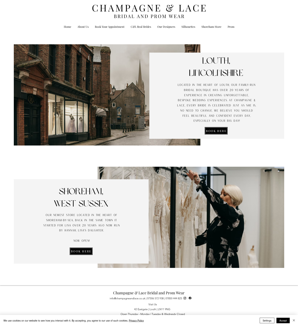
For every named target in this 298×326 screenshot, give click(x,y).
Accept (283, 320)
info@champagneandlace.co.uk (127, 298)
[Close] (294, 320)
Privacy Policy (136, 320)
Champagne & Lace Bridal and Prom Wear (149, 292)
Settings (267, 320)
